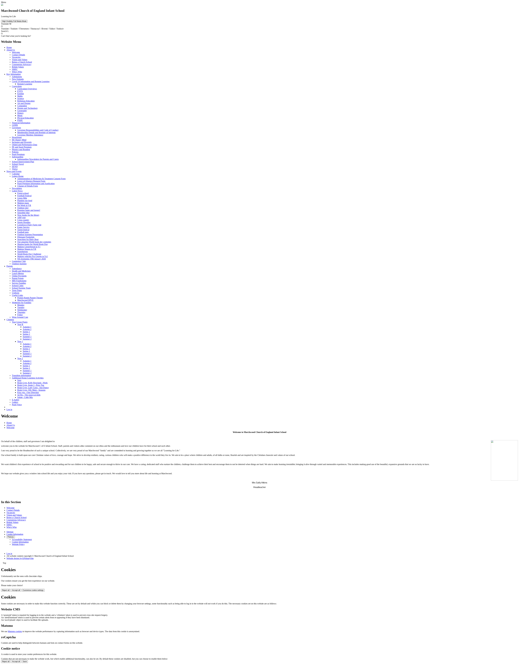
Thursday (21, 312)
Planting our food (24, 200)
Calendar (16, 174)
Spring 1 (26, 332)
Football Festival (24, 196)
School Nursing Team (21, 288)
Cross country (23, 220)
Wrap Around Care (20, 317)
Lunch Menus (18, 273)
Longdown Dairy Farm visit (29, 225)
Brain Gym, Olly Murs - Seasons (31, 390)
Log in (9, 409)
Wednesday (22, 310)
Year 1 (20, 341)
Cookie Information (14, 534)
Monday (20, 305)
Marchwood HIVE (25, 300)
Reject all (5, 590)
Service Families (19, 283)
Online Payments (19, 276)
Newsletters (17, 188)
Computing (22, 106)
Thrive (15, 169)
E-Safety (15, 400)
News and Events (13, 171)
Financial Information (21, 123)
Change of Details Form (27, 186)
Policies (15, 152)
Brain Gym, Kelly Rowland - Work (32, 383)
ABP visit (21, 217)
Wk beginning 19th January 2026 (31, 259)
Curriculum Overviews (27, 89)
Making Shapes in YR (26, 249)
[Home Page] (2, 5)
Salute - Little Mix (25, 397)
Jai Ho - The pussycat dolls (28, 395)
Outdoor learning (19, 264)
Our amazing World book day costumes (34, 242)
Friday (20, 315)
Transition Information (21, 375)
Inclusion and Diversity (22, 142)
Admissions (17, 76)
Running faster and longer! (28, 210)
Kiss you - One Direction (28, 392)
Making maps (23, 203)
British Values (18, 67)
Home (9, 47)
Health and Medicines (21, 271)
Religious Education (26, 101)
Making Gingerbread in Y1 (28, 247)
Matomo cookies (15, 631)
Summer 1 (27, 336)
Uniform (15, 293)
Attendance (17, 268)
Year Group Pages (19, 322)
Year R (20, 324)
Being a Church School (22, 62)
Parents (9, 266)
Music (20, 115)
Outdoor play (23, 208)
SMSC (15, 69)
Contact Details (18, 55)
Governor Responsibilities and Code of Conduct (37, 130)
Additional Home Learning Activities (28, 378)
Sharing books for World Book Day (32, 244)
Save (25, 661)
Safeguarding (17, 157)
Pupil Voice (17, 404)
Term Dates (17, 290)
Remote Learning (24, 84)
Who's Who (17, 72)
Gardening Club (19, 261)
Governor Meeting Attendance (30, 135)
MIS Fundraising (19, 281)
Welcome (16, 52)
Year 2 (20, 358)
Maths (20, 96)
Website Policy (18, 544)
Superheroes (22, 251)
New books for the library (28, 215)
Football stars (23, 232)
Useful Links (17, 295)
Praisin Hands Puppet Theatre (30, 298)
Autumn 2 (27, 329)
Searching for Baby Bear (28, 239)
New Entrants (18, 79)
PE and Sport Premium (21, 147)
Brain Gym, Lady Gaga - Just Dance (33, 387)
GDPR (15, 125)
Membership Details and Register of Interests (36, 132)
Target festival (23, 230)
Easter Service (23, 227)
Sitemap (9, 532)
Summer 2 (27, 339)
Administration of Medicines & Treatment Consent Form (41, 179)
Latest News (17, 191)
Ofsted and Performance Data (24, 144)
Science (20, 98)
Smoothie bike (23, 213)
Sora (19, 380)
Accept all (16, 590)
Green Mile (22, 198)
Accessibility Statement (22, 539)
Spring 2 (26, 334)
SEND (15, 166)
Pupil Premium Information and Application (36, 183)
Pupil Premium (18, 154)
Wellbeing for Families (21, 302)
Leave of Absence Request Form (31, 181)
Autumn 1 (27, 327)
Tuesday (20, 307)
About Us (10, 50)
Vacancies (16, 57)
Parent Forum (18, 278)
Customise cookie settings (33, 590)
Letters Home (18, 176)
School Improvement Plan (23, 161)
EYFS (20, 91)
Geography (22, 110)
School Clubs (17, 285)
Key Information (13, 74)
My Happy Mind (19, 140)
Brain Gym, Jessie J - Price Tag (30, 385)
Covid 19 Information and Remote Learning (30, 81)
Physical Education (25, 118)
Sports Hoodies (23, 222)
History (20, 113)
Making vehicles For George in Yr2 (32, 256)
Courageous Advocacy (21, 64)
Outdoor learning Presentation (30, 234)
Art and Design (23, 103)
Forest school (23, 193)
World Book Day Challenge (29, 254)
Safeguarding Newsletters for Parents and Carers (38, 159)
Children (10, 319)
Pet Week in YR (24, 205)
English (20, 93)
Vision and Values (19, 59)
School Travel (18, 164)
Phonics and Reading (21, 149)
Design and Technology (27, 108)
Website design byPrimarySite (20, 558)
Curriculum (17, 86)
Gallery (15, 402)
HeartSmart (17, 137)
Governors (16, 127)
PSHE (20, 120)
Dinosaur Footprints (25, 237)
